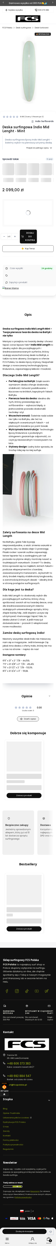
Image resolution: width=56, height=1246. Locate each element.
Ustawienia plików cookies (16, 1117)
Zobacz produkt (24, 795)
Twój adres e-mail (13, 1182)
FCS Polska (7, 27)
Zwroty (6, 1131)
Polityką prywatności (23, 1197)
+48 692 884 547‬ (19, 1076)
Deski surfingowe (23, 27)
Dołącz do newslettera (17, 1186)
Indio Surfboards (44, 121)
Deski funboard (41, 27)
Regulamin (8, 1149)
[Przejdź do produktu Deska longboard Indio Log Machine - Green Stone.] (24, 765)
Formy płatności (11, 1140)
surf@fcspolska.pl (17, 1084)
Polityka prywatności (13, 1144)
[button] (28, 696)
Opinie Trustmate (11, 1113)
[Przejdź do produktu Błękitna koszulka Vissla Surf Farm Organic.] (24, 898)
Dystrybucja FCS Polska (14, 1122)
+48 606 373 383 (18, 1064)
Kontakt (6, 1135)
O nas (6, 1126)
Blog (5, 1108)
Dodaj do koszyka (30, 236)
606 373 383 (43, 10)
